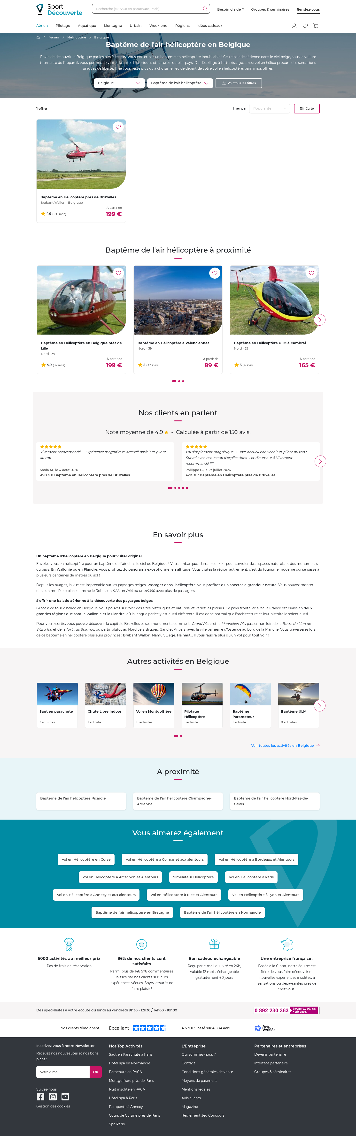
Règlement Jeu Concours (203, 1115)
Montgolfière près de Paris (131, 1080)
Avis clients (191, 1098)
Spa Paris (117, 1124)
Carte (310, 108)
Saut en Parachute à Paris (131, 1054)
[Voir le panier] (316, 26)
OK (95, 1072)
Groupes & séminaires (270, 9)
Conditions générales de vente (207, 1072)
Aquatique (87, 25)
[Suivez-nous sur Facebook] (40, 1096)
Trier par (239, 108)
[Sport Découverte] (59, 9)
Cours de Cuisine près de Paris (134, 1115)
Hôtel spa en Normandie (129, 1063)
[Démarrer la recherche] (205, 9)
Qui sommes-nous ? (199, 1054)
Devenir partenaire (270, 1054)
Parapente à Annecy (126, 1107)
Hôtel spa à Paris (123, 1098)
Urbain (136, 25)
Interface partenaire (271, 1063)
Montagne (113, 25)
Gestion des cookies (53, 1106)
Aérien (42, 25)
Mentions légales (196, 1089)
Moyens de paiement (199, 1080)
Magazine (190, 1107)
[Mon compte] (294, 26)
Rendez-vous (308, 9)
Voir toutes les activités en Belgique (282, 745)
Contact (188, 1063)
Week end (158, 25)
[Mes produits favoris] (305, 26)
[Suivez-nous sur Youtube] (65, 1096)
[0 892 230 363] (263, 1010)
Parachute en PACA (125, 1072)
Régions (182, 25)
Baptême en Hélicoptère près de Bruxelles (92, 475)
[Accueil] (38, 37)
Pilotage (63, 25)
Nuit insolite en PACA (127, 1089)
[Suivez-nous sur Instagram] (53, 1096)
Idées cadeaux (209, 25)
